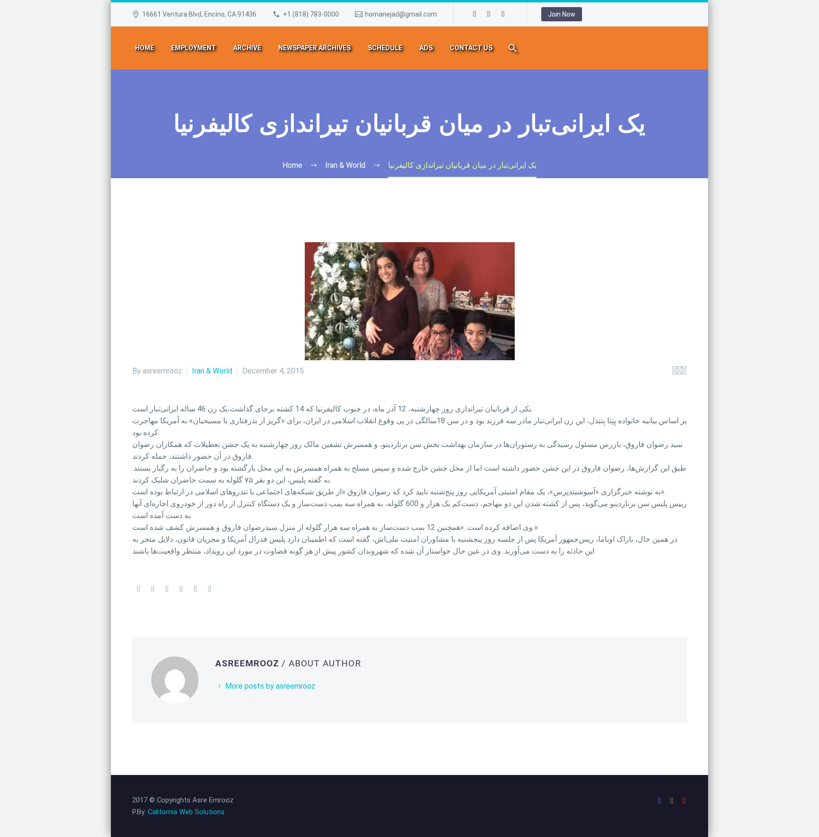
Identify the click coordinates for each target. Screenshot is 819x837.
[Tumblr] (181, 589)
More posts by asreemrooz (270, 686)
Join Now (561, 14)
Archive (247, 48)
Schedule (385, 48)
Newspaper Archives (314, 48)
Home (144, 48)
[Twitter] (152, 589)
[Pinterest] (167, 589)
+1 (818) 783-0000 (311, 14)
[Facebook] (475, 14)
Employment (193, 48)
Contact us (471, 48)
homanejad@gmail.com (401, 14)
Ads (426, 48)
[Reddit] (209, 589)
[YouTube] (503, 14)
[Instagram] (489, 14)
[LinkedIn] (195, 589)
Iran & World (212, 370)
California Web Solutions (186, 812)
